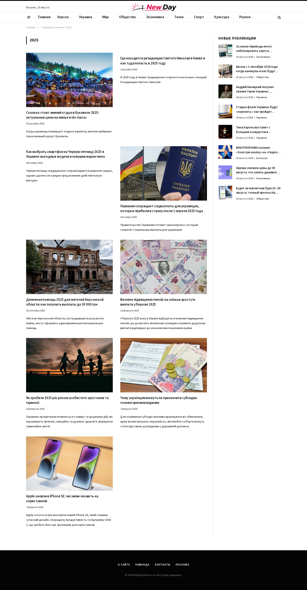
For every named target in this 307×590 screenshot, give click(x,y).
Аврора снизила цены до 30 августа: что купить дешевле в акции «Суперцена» (257, 170)
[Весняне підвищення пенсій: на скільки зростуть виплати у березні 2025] (163, 267)
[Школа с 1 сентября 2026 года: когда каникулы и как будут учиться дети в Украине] (225, 71)
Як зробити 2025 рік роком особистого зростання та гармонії (67, 400)
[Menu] (28, 17)
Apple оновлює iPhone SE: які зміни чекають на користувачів (62, 499)
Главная (44, 17)
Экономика (155, 17)
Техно (179, 17)
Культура (221, 17)
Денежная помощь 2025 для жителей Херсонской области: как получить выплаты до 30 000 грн (65, 302)
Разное (245, 17)
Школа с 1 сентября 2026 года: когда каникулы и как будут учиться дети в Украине (257, 69)
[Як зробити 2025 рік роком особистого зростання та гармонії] (69, 365)
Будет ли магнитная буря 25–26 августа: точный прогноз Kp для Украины (258, 190)
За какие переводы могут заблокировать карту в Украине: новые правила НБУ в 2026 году (257, 48)
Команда (142, 565)
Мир (105, 17)
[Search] (279, 17)
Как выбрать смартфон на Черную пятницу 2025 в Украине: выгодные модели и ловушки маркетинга (65, 154)
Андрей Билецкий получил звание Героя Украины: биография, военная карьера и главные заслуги (258, 89)
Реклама (182, 565)
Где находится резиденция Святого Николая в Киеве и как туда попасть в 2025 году (162, 61)
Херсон (63, 17)
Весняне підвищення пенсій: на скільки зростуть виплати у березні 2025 (157, 302)
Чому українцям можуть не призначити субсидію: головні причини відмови (158, 400)
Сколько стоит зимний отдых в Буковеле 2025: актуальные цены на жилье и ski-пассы (62, 115)
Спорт (199, 17)
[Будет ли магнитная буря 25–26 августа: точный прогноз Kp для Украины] (225, 193)
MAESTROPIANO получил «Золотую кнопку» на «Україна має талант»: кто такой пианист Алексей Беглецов (257, 150)
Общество (127, 17)
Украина (85, 17)
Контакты (162, 565)
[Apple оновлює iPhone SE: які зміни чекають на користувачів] (69, 463)
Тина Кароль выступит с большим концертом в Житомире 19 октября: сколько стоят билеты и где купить (258, 129)
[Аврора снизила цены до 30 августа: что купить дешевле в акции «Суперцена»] (225, 172)
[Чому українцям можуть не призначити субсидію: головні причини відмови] (163, 365)
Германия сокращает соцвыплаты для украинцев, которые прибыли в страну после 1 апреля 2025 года (161, 209)
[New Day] (153, 8)
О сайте (124, 565)
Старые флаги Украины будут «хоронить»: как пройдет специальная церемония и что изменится (257, 109)
